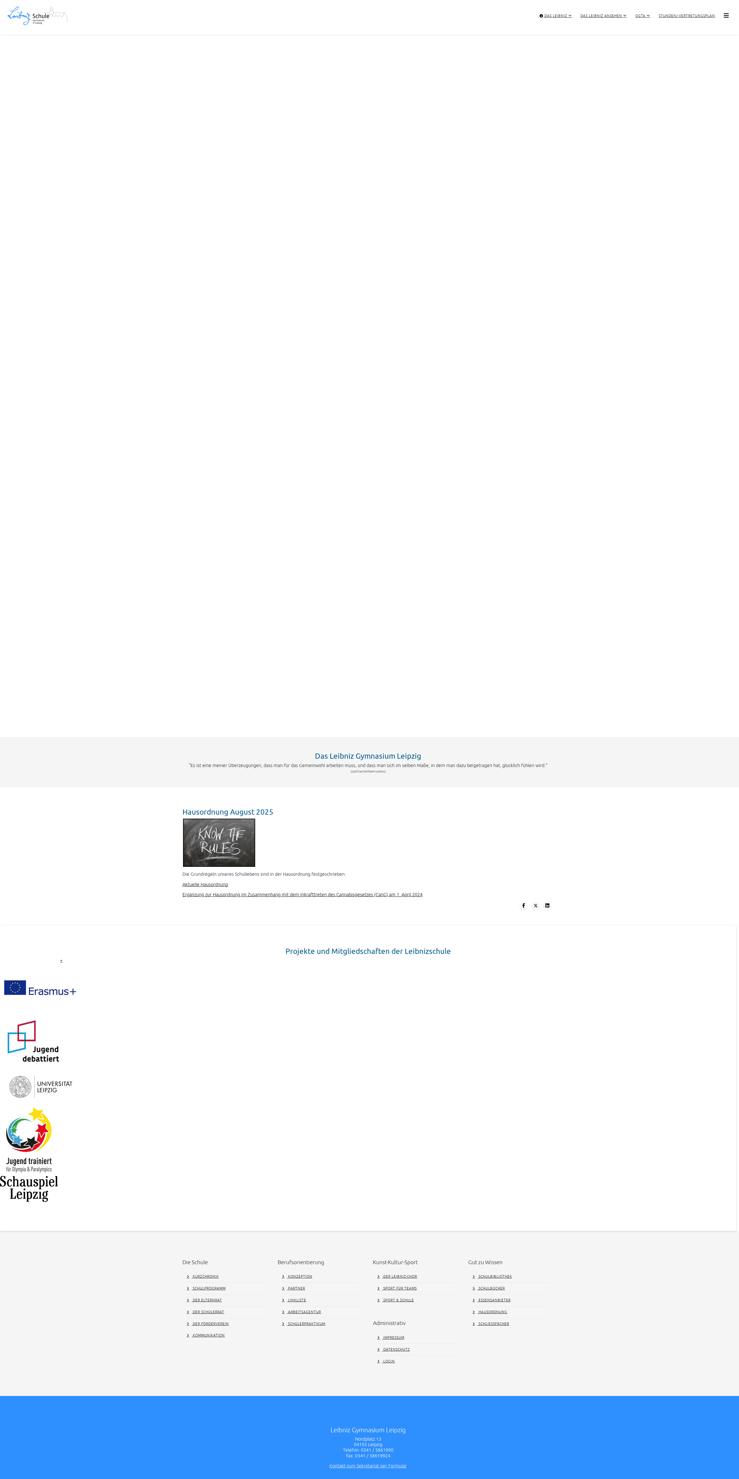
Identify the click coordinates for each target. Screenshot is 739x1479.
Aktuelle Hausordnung (205, 884)
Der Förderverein (210, 1324)
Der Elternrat (207, 1300)
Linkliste (296, 1300)
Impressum (393, 1338)
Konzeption (299, 1277)
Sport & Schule (398, 1300)
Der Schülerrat (208, 1312)
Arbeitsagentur (304, 1312)
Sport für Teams (399, 1288)
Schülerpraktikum (306, 1324)
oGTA (640, 16)
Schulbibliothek (494, 1277)
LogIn (388, 1361)
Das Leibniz (555, 16)
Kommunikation (208, 1335)
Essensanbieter (494, 1300)
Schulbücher (491, 1288)
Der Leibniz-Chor (399, 1277)
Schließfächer (493, 1324)
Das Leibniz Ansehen (601, 16)
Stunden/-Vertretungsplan (687, 16)
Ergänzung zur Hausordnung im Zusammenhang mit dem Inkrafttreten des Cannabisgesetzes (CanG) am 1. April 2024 (302, 894)
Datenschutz (396, 1350)
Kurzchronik (205, 1277)
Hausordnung (492, 1312)
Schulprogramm (209, 1288)
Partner (296, 1288)
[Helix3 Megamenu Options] (726, 15)
